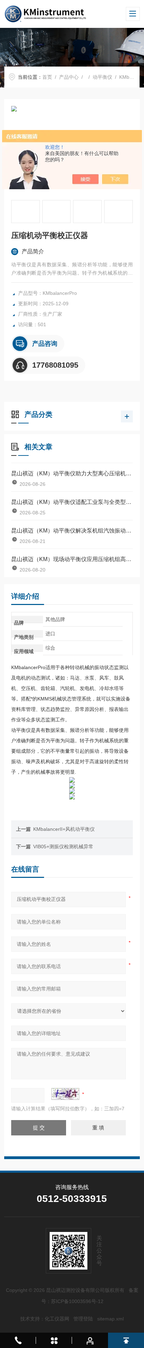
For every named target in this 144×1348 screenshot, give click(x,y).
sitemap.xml (110, 1319)
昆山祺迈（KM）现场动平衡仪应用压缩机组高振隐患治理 (71, 559)
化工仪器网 (57, 1319)
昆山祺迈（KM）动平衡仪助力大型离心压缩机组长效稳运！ (71, 473)
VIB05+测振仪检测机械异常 (63, 846)
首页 (47, 77)
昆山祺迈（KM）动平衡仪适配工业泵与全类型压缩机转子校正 (71, 502)
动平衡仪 (102, 77)
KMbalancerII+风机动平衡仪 (64, 829)
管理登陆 (83, 1319)
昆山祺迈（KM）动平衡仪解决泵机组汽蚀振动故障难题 (71, 531)
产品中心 (69, 77)
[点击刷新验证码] (65, 1094)
